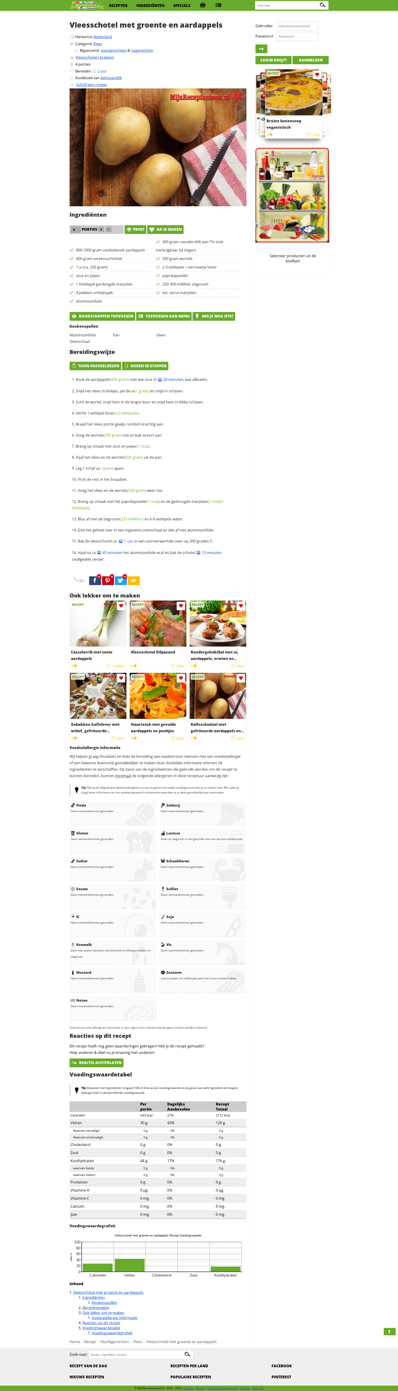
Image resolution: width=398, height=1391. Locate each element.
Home (75, 1341)
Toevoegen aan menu (167, 316)
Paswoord (264, 36)
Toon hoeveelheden (98, 365)
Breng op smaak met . (113, 446)
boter (122, 413)
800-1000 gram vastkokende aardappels (110, 250)
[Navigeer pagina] (390, 1331)
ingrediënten (150, 5)
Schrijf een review (91, 84)
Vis (169, 944)
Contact (189, 1388)
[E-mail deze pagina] (134, 580)
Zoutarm (174, 972)
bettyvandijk (111, 77)
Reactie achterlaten (100, 1062)
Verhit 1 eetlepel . (108, 413)
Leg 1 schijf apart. (100, 468)
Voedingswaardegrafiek (112, 1333)
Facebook (282, 1365)
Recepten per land (189, 1365)
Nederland (103, 36)
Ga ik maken (169, 229)
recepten (118, 5)
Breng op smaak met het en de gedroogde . (148, 504)
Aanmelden (311, 59)
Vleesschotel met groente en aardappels (108, 1292)
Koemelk (84, 944)
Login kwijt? (273, 59)
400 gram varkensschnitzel (99, 258)
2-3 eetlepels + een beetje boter (189, 267)
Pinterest (281, 1376)
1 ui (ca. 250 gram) (92, 267)
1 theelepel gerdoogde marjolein (104, 284)
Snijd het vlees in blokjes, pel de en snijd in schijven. (130, 391)
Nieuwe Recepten (87, 1376)
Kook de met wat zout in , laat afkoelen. (142, 379)
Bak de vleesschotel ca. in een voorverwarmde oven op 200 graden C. (145, 541)
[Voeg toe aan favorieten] (121, 606)
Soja (170, 916)
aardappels (110, 379)
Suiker (82, 861)
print (138, 229)
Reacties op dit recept (101, 1322)
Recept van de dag (88, 1365)
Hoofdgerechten (114, 1341)
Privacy (200, 1388)
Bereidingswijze (95, 1307)
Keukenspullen (104, 1302)
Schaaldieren (177, 861)
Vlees (97, 43)
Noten (82, 1000)
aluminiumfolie (89, 301)
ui (140, 391)
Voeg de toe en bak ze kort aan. (119, 435)
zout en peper (88, 275)
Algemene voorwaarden (222, 1388)
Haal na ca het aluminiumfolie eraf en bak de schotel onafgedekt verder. (147, 556)
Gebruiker (264, 25)
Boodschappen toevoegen (105, 316)
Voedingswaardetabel (101, 1327)
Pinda (81, 805)
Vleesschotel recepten (94, 57)
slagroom (123, 519)
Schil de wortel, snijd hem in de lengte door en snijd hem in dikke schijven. (140, 402)
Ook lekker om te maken (103, 1312)
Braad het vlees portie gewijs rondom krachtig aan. (120, 424)
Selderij (173, 805)
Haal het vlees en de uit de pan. (119, 457)
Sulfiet (172, 889)
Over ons (258, 1388)
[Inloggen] (261, 48)
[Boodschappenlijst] (202, 5)
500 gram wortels (177, 258)
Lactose (173, 833)
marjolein (206, 501)
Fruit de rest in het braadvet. (102, 479)
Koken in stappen (149, 365)
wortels (106, 435)
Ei (77, 916)
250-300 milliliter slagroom (185, 284)
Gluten (82, 833)
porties (84, 64)
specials (181, 5)
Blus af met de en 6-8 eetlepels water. (130, 519)
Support (245, 1388)
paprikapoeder (175, 275)
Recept (90, 1341)
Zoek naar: (79, 1354)
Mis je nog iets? (217, 316)
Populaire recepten (190, 1376)
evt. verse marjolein (179, 292)
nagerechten (142, 50)
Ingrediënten (93, 1297)
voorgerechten (113, 50)
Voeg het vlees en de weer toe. (120, 490)
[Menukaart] (218, 5)
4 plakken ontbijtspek (94, 292)
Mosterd (83, 972)
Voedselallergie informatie (114, 1317)
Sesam (82, 889)
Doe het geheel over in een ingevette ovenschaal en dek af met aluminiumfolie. (146, 530)
